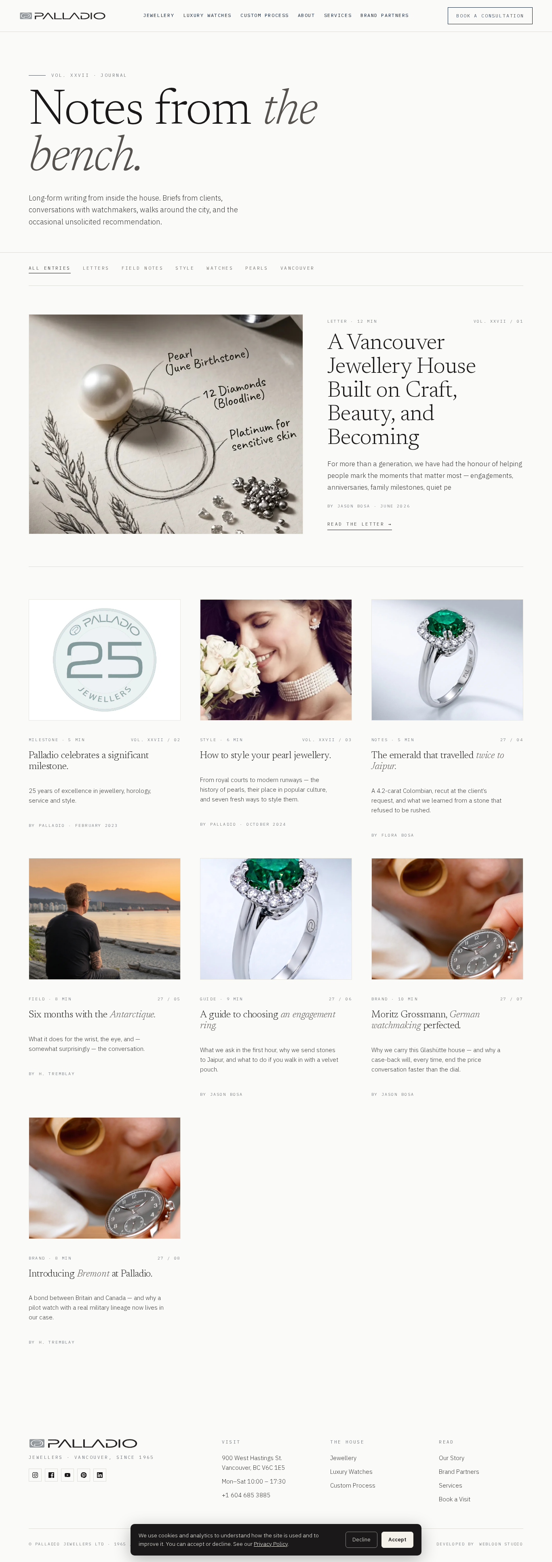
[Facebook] (51, 1475)
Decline (361, 1539)
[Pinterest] (83, 1475)
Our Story (451, 1458)
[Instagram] (35, 1475)
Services (338, 15)
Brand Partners (384, 15)
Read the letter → (359, 524)
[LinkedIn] (99, 1475)
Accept (397, 1539)
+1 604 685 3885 (246, 1495)
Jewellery (158, 15)
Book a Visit (454, 1499)
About (306, 15)
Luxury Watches (207, 15)
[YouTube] (67, 1475)
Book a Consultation (490, 16)
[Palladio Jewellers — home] (76, 16)
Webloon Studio (501, 1544)
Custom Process (264, 15)
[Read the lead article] (166, 424)
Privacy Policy (271, 1543)
